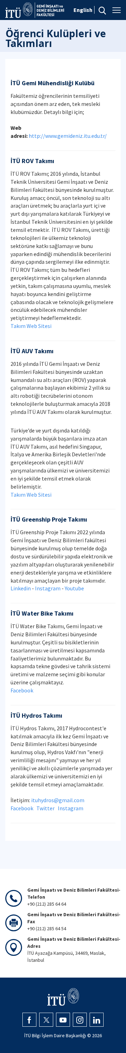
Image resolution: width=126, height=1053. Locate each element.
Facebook (21, 690)
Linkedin (20, 588)
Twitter (45, 808)
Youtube (74, 588)
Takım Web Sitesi (30, 325)
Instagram (48, 588)
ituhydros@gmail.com (57, 800)
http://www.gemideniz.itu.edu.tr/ (68, 135)
